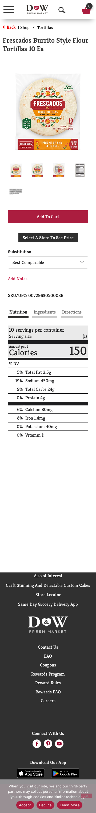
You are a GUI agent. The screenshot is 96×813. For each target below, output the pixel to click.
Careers (48, 701)
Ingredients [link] (45, 312)
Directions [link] (72, 312)
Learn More (70, 805)
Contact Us (48, 647)
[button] (16, 170)
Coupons (48, 665)
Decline (45, 805)
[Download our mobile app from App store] (31, 773)
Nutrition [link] (18, 312)
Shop (25, 27)
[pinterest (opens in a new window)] (48, 745)
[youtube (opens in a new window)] (59, 745)
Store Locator (48, 594)
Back (11, 27)
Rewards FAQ (48, 692)
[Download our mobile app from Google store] (65, 773)
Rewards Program (48, 674)
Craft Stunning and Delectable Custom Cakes (48, 585)
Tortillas (45, 27)
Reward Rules (48, 683)
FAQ (48, 656)
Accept (25, 805)
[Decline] (86, 796)
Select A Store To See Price (48, 238)
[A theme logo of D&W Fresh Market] (37, 9)
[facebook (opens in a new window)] (37, 745)
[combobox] (48, 262)
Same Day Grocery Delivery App (48, 604)
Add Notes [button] (17, 279)
